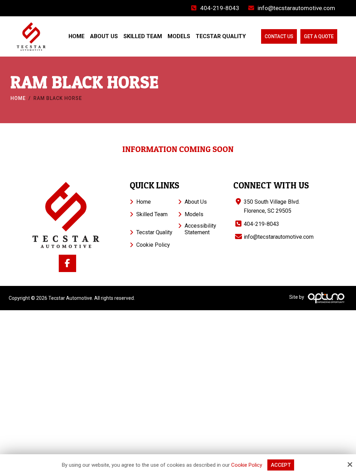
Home (18, 98)
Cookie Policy (246, 465)
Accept (281, 465)
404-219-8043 (219, 8)
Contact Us (279, 36)
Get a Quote (319, 36)
